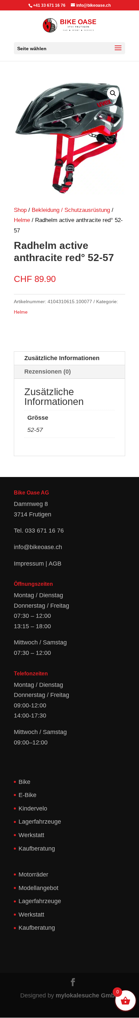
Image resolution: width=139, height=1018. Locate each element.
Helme (22, 220)
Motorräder (33, 874)
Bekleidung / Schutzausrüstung (71, 210)
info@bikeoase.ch (38, 547)
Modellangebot (38, 888)
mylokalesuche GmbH (87, 995)
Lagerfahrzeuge (40, 821)
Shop (20, 210)
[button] (113, 93)
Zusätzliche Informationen (62, 358)
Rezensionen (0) (47, 371)
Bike (24, 781)
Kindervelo (33, 808)
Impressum (29, 563)
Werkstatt (31, 835)
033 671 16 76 (44, 530)
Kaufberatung (37, 848)
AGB (55, 563)
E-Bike (27, 795)
